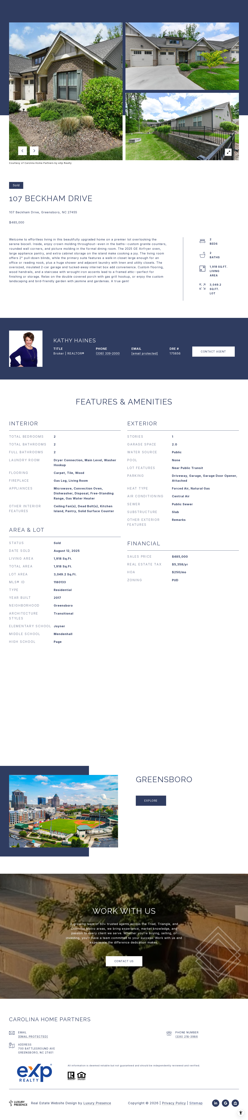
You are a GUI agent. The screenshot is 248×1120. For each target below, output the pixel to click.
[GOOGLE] (225, 1103)
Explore (151, 800)
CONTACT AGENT (213, 351)
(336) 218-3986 (186, 1036)
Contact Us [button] (124, 961)
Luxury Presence (97, 1103)
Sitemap (196, 1103)
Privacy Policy (174, 1103)
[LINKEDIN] (215, 1103)
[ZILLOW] (235, 1103)
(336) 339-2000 (108, 353)
